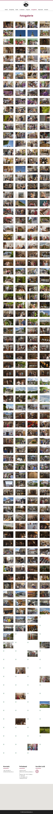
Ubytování (40, 9)
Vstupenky (11, 9)
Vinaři (16, 9)
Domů (6, 9)
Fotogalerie (34, 9)
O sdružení (22, 9)
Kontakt (46, 9)
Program (28, 9)
